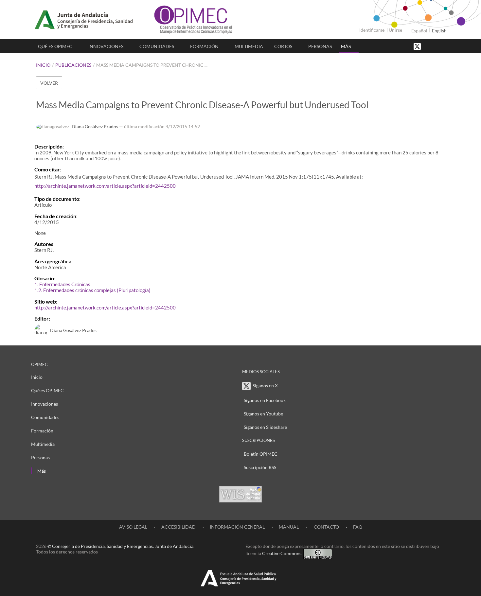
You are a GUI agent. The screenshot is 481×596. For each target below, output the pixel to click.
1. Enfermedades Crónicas (62, 284)
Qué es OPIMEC (55, 46)
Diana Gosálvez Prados (95, 126)
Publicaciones (73, 65)
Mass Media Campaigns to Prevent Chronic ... (151, 65)
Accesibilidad (178, 527)
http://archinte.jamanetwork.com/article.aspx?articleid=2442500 (105, 186)
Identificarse (371, 30)
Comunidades (156, 46)
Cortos (283, 46)
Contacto (326, 527)
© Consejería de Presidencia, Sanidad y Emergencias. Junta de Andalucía (120, 546)
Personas (320, 46)
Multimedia (249, 46)
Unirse (395, 30)
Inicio (43, 65)
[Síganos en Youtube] (435, 46)
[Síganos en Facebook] (428, 46)
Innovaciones (105, 46)
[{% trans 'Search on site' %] (441, 46)
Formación (204, 46)
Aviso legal (133, 527)
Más (346, 46)
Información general (237, 527)
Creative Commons (281, 553)
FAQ (357, 527)
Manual (289, 527)
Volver (49, 83)
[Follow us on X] (417, 46)
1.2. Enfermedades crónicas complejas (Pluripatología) (92, 290)
